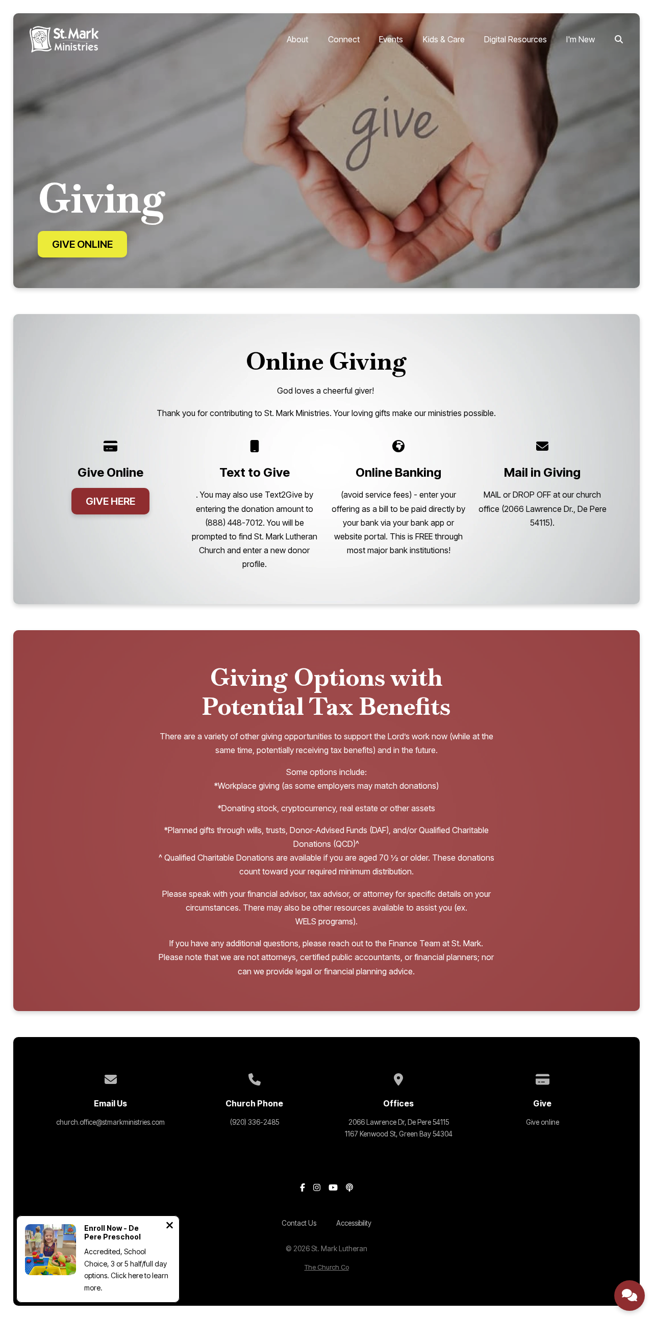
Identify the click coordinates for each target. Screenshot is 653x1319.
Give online (542, 1122)
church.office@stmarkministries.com (110, 1122)
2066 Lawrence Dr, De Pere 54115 (398, 1122)
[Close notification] (170, 1226)
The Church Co (327, 1267)
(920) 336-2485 (254, 1122)
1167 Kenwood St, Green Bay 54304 (399, 1134)
